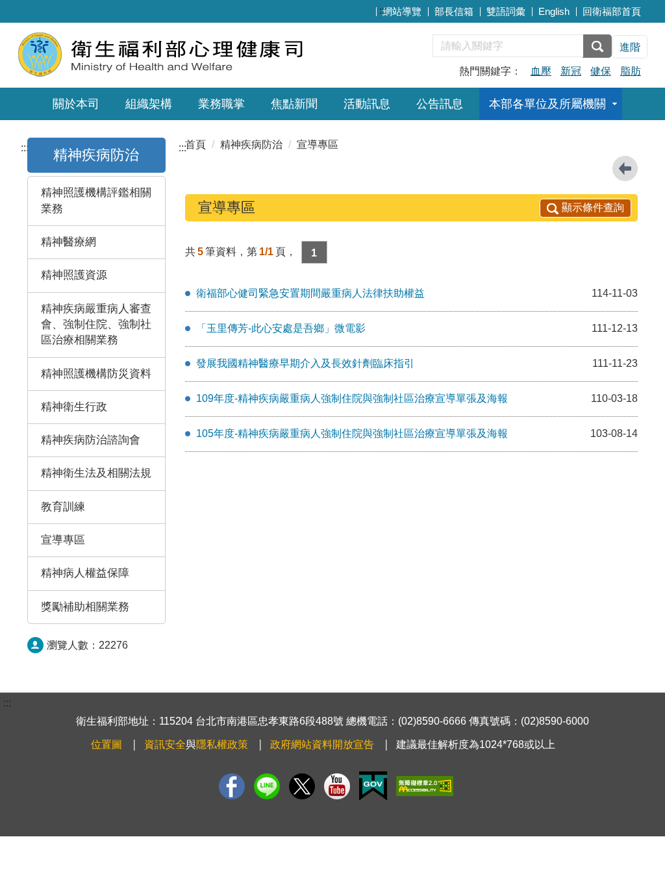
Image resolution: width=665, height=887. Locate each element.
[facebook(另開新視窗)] (232, 786)
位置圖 (106, 744)
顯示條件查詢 (593, 207)
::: (383, 10)
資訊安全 (165, 744)
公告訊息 (439, 103)
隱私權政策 (222, 744)
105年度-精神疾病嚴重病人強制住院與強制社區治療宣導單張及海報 (352, 433)
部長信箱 (453, 11)
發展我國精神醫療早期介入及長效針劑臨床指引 (305, 363)
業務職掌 (221, 103)
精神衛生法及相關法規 (96, 473)
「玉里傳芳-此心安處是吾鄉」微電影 (281, 328)
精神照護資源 (74, 275)
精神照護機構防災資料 (96, 374)
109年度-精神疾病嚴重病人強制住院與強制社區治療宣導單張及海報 (352, 398)
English (554, 11)
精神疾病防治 (96, 155)
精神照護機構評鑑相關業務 (96, 200)
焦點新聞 (294, 103)
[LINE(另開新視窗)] (267, 786)
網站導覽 (402, 11)
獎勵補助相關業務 (85, 607)
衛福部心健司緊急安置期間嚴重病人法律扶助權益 (310, 293)
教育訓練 (63, 507)
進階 (630, 47)
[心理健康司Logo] (175, 53)
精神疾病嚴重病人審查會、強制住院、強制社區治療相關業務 (96, 325)
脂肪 (630, 71)
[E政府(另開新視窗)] (373, 786)
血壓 (541, 71)
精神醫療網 (68, 242)
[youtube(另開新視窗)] (337, 786)
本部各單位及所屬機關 (547, 103)
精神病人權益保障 (85, 573)
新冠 (570, 71)
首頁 (195, 144)
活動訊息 (367, 103)
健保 (600, 71)
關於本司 (76, 103)
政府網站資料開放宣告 (322, 744)
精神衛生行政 (74, 407)
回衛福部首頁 (612, 11)
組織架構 (148, 103)
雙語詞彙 (505, 11)
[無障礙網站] (424, 786)
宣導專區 (63, 540)
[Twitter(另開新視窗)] (302, 786)
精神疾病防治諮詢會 (90, 440)
